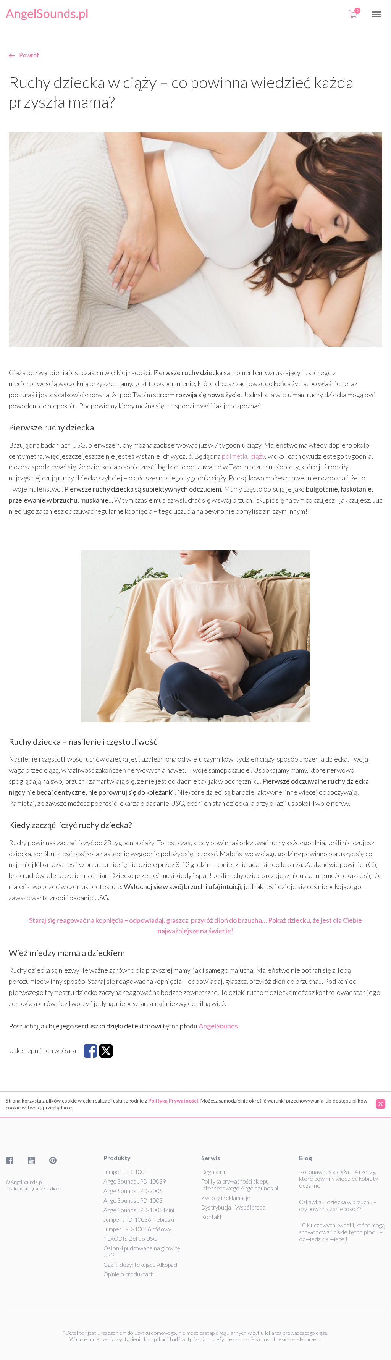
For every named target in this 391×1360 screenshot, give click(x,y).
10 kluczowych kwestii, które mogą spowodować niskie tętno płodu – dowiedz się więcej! (342, 1232)
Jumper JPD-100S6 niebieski (138, 1219)
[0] (353, 14)
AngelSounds (218, 1026)
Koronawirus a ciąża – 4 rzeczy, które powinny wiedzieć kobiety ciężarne (338, 1178)
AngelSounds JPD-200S (133, 1190)
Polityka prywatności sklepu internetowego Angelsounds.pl (239, 1185)
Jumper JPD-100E (125, 1171)
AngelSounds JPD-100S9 (134, 1181)
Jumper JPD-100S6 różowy (137, 1229)
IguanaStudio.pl (45, 1188)
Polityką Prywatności (173, 1101)
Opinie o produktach (128, 1274)
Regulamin (214, 1171)
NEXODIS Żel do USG (130, 1238)
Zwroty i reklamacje (225, 1197)
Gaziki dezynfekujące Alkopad (140, 1264)
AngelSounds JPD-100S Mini (138, 1209)
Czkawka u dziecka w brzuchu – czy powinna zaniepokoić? (337, 1205)
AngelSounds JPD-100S (133, 1200)
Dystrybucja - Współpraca (233, 1207)
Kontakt (211, 1216)
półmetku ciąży (243, 456)
